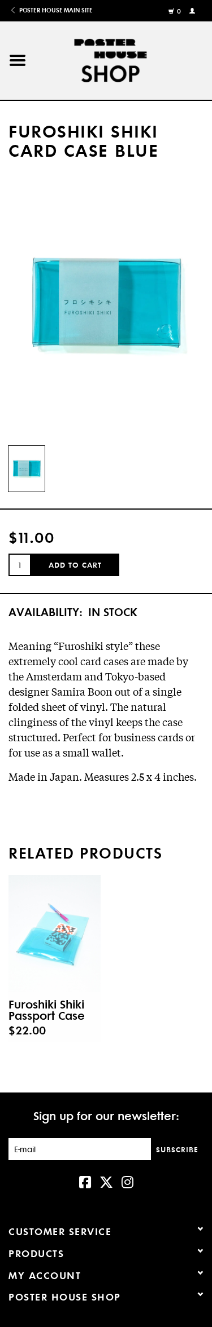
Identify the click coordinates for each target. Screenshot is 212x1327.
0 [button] (179, 11)
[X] (106, 1181)
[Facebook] (85, 1181)
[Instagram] (127, 1181)
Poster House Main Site (55, 10)
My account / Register (194, 10)
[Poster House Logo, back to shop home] (123, 58)
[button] (17, 60)
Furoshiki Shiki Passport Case (46, 1009)
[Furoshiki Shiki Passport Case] (54, 933)
